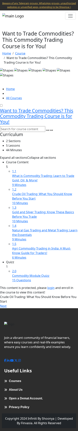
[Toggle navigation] (70, 16)
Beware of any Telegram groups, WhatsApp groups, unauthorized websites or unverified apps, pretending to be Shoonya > (39, 5)
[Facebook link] (5, 360)
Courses (15, 381)
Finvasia (26, 423)
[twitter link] (16, 360)
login (51, 288)
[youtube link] (12, 360)
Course (20, 53)
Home (6, 53)
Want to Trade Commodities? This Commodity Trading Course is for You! (36, 116)
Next (3, 306)
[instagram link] (19, 360)
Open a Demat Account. (26, 398)
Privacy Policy (19, 407)
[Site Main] (13, 16)
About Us (16, 389)
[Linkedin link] (8, 360)
